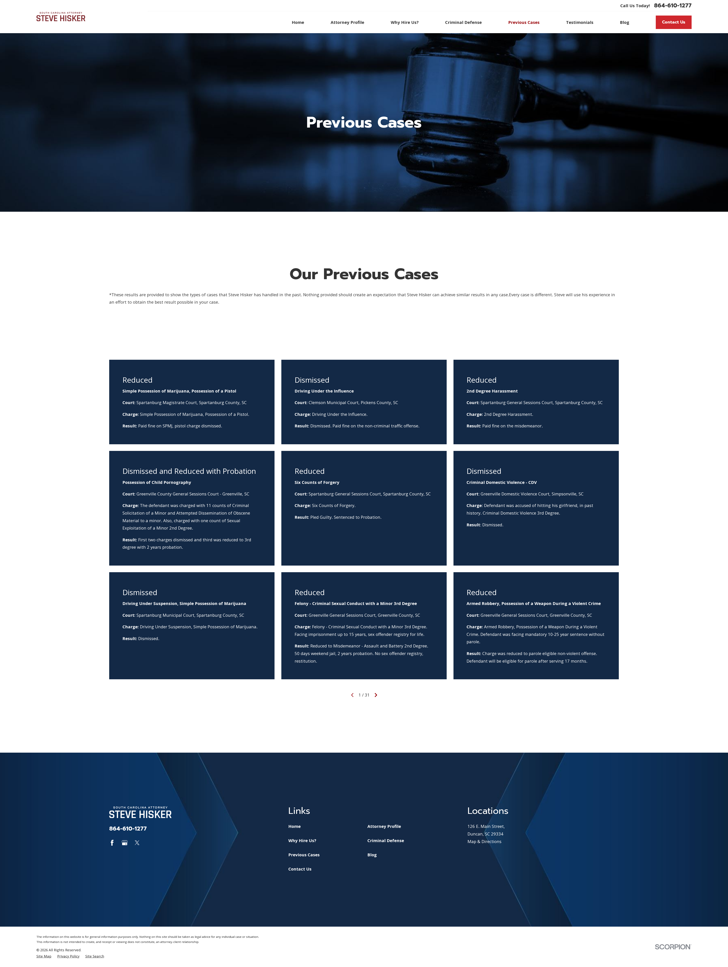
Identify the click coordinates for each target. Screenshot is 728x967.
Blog (372, 854)
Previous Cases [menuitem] (524, 22)
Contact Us (673, 22)
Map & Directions (484, 841)
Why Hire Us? (302, 840)
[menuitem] (43, 956)
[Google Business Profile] (125, 843)
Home (294, 826)
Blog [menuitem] (624, 22)
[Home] (60, 16)
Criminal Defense (385, 840)
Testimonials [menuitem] (579, 22)
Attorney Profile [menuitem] (347, 22)
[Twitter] (137, 843)
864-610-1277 (673, 5)
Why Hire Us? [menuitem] (405, 22)
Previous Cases (304, 854)
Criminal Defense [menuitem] (463, 22)
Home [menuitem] (298, 22)
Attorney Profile (384, 826)
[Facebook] (112, 843)
